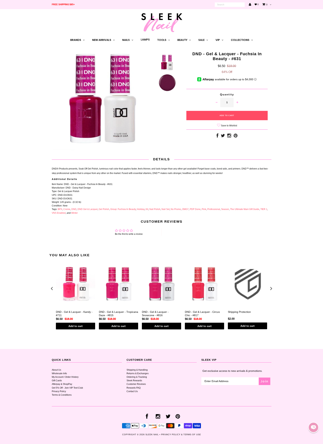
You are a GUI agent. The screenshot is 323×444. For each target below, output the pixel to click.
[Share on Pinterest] (236, 136)
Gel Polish (104, 209)
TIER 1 (263, 209)
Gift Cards (57, 380)
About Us (56, 370)
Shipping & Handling (137, 370)
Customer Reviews (136, 384)
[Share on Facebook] (217, 136)
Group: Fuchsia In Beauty (123, 209)
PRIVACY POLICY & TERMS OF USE (181, 434)
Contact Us (132, 391)
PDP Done (195, 209)
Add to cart (75, 326)
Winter (74, 213)
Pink (204, 209)
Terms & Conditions (62, 395)
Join (264, 381)
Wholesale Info (59, 373)
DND (73, 209)
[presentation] (52, 288)
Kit (147, 209)
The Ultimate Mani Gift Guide (244, 209)
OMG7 (185, 209)
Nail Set (166, 209)
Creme (66, 209)
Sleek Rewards (134, 380)
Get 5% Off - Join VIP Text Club (67, 388)
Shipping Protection (239, 311)
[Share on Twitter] (223, 136)
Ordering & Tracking (137, 377)
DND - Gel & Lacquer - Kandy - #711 (74, 313)
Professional (213, 209)
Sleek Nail (152, 434)
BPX (60, 209)
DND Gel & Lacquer (88, 209)
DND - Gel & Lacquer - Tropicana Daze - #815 (118, 313)
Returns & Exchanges (138, 373)
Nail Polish (154, 209)
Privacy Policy (59, 391)
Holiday (140, 209)
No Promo (176, 209)
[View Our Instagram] (229, 136)
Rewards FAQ (134, 388)
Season (225, 209)
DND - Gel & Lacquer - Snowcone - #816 (155, 313)
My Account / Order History (65, 377)
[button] (313, 427)
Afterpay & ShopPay (62, 384)
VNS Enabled (59, 213)
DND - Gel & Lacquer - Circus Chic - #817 (202, 313)
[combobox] (230, 4)
